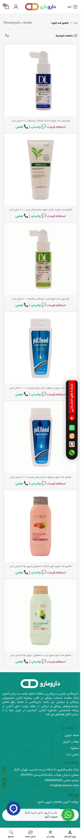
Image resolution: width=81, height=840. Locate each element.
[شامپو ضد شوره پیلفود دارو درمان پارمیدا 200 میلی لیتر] (40, 437)
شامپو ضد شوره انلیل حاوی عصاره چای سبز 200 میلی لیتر (40, 209)
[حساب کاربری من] (15, 6)
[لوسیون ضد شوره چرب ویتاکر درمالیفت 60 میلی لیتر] (40, 259)
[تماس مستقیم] (71, 452)
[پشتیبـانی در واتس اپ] (71, 427)
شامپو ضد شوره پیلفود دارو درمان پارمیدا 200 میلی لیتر (40, 477)
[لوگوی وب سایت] (40, 7)
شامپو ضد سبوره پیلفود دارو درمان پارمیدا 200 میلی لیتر (40, 387)
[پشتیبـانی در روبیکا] (71, 444)
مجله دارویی (71, 735)
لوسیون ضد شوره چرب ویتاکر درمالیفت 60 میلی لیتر (40, 298)
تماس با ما (72, 755)
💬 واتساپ (38, 127)
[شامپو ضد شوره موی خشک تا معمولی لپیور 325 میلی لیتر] (40, 526)
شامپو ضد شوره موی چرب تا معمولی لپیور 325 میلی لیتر (40, 655)
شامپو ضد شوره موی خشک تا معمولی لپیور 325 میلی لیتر (41, 566)
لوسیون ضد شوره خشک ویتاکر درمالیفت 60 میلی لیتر (40, 120)
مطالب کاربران (71, 742)
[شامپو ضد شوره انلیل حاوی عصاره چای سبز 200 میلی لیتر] (40, 170)
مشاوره (75, 748)
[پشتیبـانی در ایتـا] (71, 436)
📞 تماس (22, 127)
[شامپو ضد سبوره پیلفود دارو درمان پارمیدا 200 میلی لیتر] (40, 348)
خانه (75, 22)
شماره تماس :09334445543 (62, 780)
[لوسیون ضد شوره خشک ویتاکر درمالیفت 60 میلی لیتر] (40, 80)
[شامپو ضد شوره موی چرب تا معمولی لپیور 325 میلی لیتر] (40, 615)
